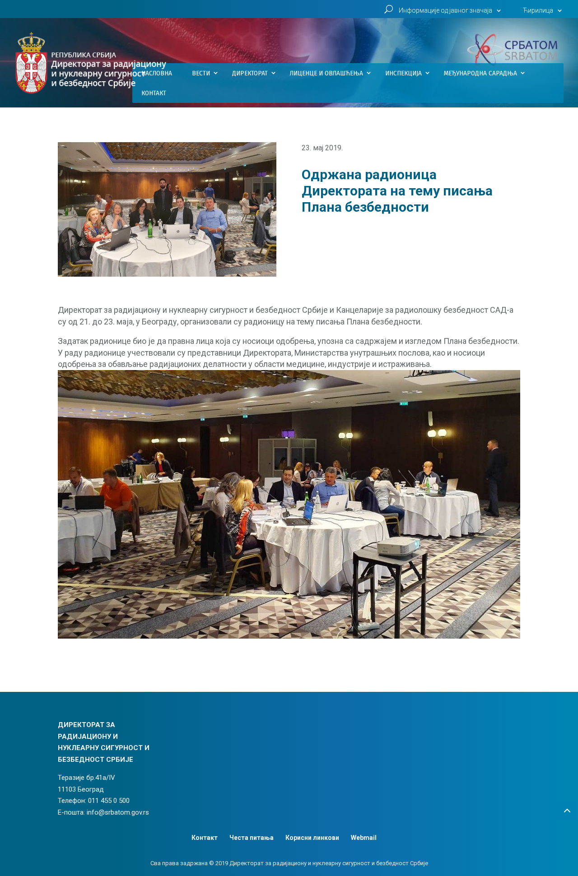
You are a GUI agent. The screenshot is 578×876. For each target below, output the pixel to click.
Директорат (250, 73)
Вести (201, 73)
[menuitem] (543, 13)
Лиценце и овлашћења (326, 73)
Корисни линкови (312, 837)
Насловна (156, 73)
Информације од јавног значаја (445, 10)
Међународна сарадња (480, 73)
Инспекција (403, 73)
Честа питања (251, 837)
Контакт (153, 93)
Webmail (364, 837)
